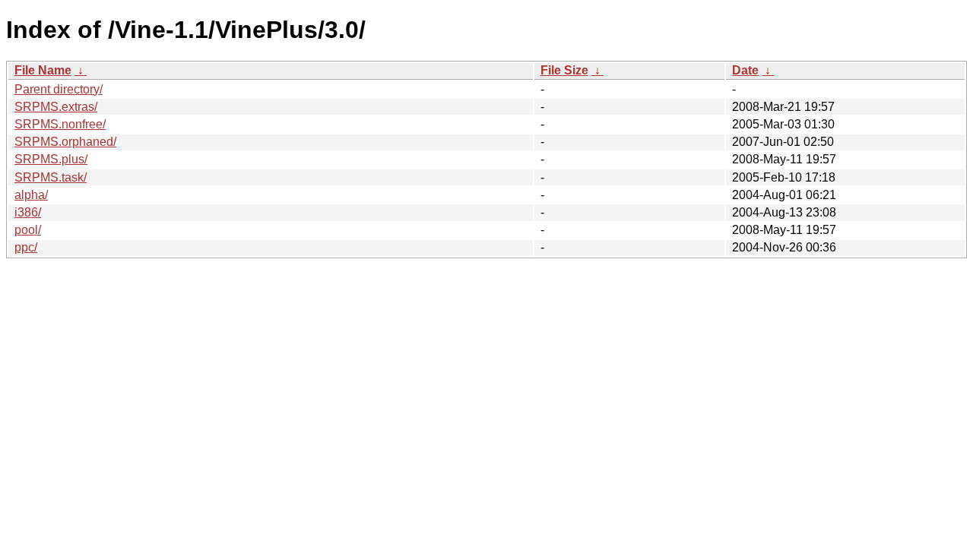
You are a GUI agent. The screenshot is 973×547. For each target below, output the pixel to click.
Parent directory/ (58, 89)
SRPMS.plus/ (50, 159)
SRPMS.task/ (50, 177)
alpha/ (31, 194)
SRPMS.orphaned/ (65, 141)
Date (745, 70)
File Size (564, 70)
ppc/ (25, 247)
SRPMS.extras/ (55, 106)
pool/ (27, 229)
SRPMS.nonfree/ (60, 124)
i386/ (27, 212)
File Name (42, 70)
